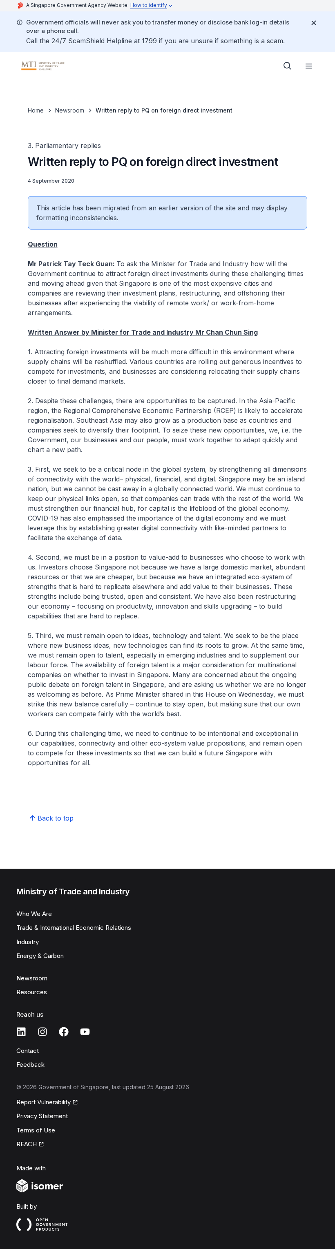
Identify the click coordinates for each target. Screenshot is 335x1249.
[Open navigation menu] (309, 66)
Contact (27, 1051)
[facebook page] (64, 1032)
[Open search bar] (287, 66)
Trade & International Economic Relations (73, 927)
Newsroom (69, 110)
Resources (31, 992)
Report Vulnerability (43, 1102)
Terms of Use (35, 1130)
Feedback (30, 1064)
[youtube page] (85, 1032)
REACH (26, 1144)
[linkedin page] (21, 1032)
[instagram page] (42, 1032)
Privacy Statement (42, 1116)
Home (36, 110)
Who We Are (34, 914)
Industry (27, 942)
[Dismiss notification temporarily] (314, 23)
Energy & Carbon (40, 956)
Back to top (56, 818)
